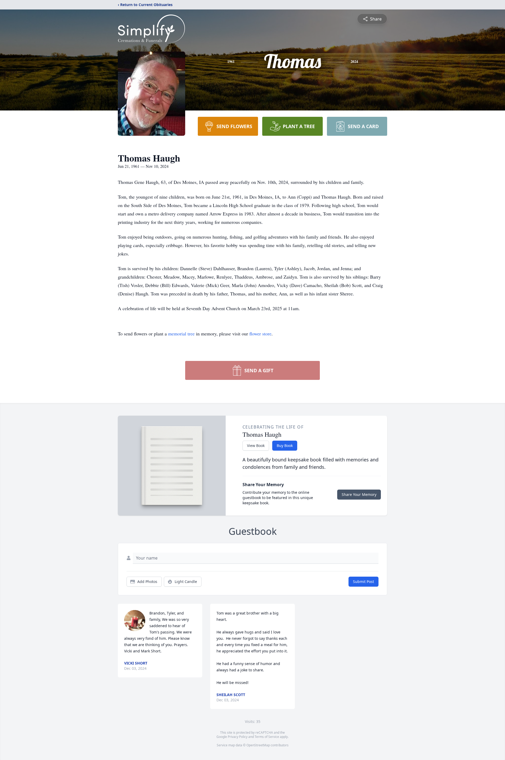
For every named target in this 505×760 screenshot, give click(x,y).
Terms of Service (267, 736)
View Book (256, 445)
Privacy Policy (238, 736)
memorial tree (181, 333)
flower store (260, 333)
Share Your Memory (359, 494)
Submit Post (363, 581)
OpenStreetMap (258, 745)
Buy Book (285, 445)
